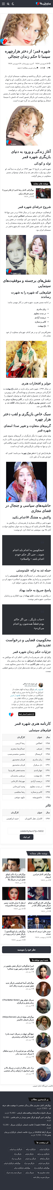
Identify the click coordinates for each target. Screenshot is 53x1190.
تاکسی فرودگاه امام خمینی (43, 1086)
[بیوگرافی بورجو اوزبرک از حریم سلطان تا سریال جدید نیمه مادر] (43, 1057)
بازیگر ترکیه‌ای (44, 1159)
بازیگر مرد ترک (29, 1163)
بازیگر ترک (17, 1154)
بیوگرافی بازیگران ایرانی (12, 1163)
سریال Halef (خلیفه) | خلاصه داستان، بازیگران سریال (30, 1125)
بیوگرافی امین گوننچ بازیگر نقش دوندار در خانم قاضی (31, 1117)
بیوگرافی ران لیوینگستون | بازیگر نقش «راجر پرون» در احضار (14, 934)
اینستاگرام (28, 575)
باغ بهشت (9, 388)
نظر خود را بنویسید (26, 949)
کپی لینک (26, 837)
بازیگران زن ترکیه (43, 1154)
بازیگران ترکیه (31, 1149)
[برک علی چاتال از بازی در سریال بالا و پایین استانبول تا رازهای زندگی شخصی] (43, 1074)
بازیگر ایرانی (29, 1154)
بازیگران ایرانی (44, 1149)
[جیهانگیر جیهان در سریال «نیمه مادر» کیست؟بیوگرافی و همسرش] (43, 1040)
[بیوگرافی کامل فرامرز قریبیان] (39, 865)
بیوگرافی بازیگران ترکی (22, 1168)
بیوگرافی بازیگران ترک (41, 1168)
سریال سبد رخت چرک (14, 1173)
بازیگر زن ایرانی (30, 1159)
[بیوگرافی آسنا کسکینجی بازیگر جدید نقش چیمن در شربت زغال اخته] (43, 989)
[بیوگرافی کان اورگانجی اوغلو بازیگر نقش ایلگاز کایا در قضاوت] (39, 893)
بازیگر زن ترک (16, 1159)
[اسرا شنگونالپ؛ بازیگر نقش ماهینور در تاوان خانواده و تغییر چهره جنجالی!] (43, 972)
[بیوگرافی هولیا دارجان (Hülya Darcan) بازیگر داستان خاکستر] (43, 1023)
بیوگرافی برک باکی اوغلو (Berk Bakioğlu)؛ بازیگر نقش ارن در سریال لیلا (15, 877)
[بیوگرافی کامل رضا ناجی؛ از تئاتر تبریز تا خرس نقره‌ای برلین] (43, 193)
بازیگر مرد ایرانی (43, 1163)
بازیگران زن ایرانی (16, 1149)
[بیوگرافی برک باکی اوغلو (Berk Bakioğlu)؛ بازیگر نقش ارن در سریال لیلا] (13, 865)
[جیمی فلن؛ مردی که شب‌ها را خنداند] (39, 922)
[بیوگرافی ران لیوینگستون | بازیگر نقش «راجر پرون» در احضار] (13, 922)
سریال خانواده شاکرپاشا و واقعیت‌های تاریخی (34, 1113)
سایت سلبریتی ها (43, 1173)
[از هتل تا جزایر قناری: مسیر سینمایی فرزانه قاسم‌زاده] (13, 893)
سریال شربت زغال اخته (41, 1177)
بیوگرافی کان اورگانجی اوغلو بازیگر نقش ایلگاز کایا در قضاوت (39, 905)
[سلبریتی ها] (40, 3)
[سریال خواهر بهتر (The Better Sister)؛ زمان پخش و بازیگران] (43, 1006)
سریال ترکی (29, 1173)
